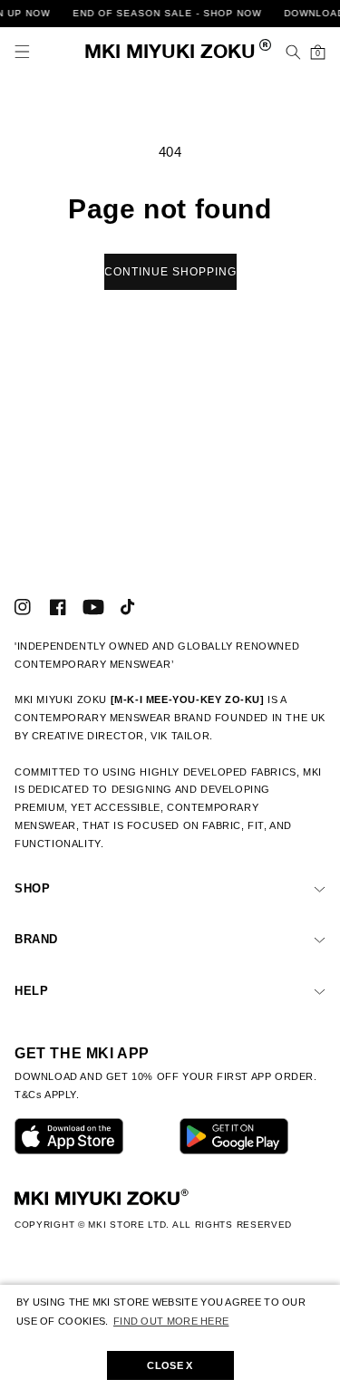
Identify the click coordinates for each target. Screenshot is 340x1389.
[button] (22, 52)
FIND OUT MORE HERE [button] (170, 1321)
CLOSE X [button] (169, 1365)
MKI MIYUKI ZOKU (170, 53)
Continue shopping (170, 271)
